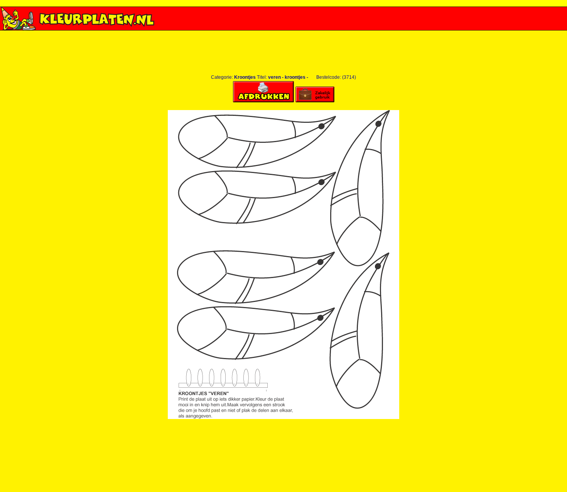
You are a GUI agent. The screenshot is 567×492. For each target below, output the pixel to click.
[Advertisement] (283, 33)
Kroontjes (245, 77)
